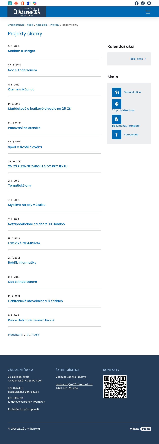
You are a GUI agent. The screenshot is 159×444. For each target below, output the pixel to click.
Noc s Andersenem (22, 70)
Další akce (136, 59)
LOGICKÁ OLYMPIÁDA (24, 243)
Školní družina (132, 92)
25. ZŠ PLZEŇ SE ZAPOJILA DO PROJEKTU (37, 166)
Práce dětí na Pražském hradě (31, 320)
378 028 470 (15, 388)
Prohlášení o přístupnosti (23, 409)
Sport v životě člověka (25, 147)
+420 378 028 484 (67, 388)
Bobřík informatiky (22, 262)
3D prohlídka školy (123, 110)
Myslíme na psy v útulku (26, 205)
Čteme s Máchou (21, 89)
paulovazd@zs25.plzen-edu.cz (74, 384)
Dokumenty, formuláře (126, 126)
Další (36, 334)
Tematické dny (19, 185)
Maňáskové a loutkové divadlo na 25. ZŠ (39, 108)
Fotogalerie (131, 134)
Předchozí (14, 334)
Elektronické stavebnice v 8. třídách (35, 301)
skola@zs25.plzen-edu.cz (23, 392)
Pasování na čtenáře (24, 128)
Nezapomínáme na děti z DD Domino (36, 224)
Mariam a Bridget (21, 51)
